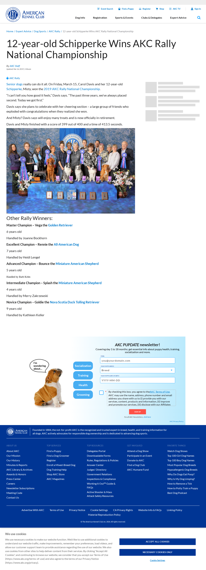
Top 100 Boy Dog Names (180, 460)
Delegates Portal (96, 450)
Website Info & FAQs (150, 509)
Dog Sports (40, 31)
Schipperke (14, 89)
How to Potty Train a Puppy (182, 488)
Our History (13, 460)
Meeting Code (14, 492)
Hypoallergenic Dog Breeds (182, 469)
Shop (161, 9)
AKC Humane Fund (138, 469)
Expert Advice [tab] (178, 17)
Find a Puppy (128, 9)
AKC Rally (54, 31)
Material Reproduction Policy (104, 514)
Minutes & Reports (16, 464)
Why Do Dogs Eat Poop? (180, 474)
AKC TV (176, 9)
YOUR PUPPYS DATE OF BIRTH (110, 375)
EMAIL (102, 356)
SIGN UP (137, 412)
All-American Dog (66, 244)
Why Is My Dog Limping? (181, 478)
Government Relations (99, 474)
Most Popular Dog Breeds (181, 464)
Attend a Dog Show (138, 450)
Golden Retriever (60, 225)
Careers (10, 483)
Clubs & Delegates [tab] (151, 17)
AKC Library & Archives (19, 469)
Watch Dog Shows (177, 450)
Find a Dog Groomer (58, 455)
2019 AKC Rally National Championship (72, 89)
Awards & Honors (16, 474)
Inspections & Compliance (101, 478)
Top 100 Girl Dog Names (180, 455)
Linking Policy (174, 509)
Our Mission (13, 455)
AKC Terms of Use (160, 391)
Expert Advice (23, 31)
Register (147, 9)
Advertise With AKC (33, 509)
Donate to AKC (135, 460)
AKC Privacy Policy (176, 421)
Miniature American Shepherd (77, 264)
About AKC (12, 450)
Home (9, 31)
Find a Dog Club (136, 464)
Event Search (107, 9)
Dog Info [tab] (80, 17)
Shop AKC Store (56, 474)
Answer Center (95, 464)
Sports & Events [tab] (124, 17)
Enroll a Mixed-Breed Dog (61, 464)
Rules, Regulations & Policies (102, 460)
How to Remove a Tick (179, 483)
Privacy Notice (77, 509)
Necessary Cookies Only (158, 552)
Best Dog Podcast (177, 492)
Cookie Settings (157, 560)
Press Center (13, 478)
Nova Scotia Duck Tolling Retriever (74, 302)
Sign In (198, 9)
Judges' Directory (96, 469)
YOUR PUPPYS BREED (107, 366)
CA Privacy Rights (123, 509)
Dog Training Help (57, 469)
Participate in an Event (139, 455)
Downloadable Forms (99, 455)
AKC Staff (15, 65)
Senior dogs (14, 84)
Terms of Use (57, 509)
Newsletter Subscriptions (20, 488)
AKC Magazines (55, 478)
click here (147, 417)
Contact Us (12, 497)
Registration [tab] (100, 17)
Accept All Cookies (157, 541)
